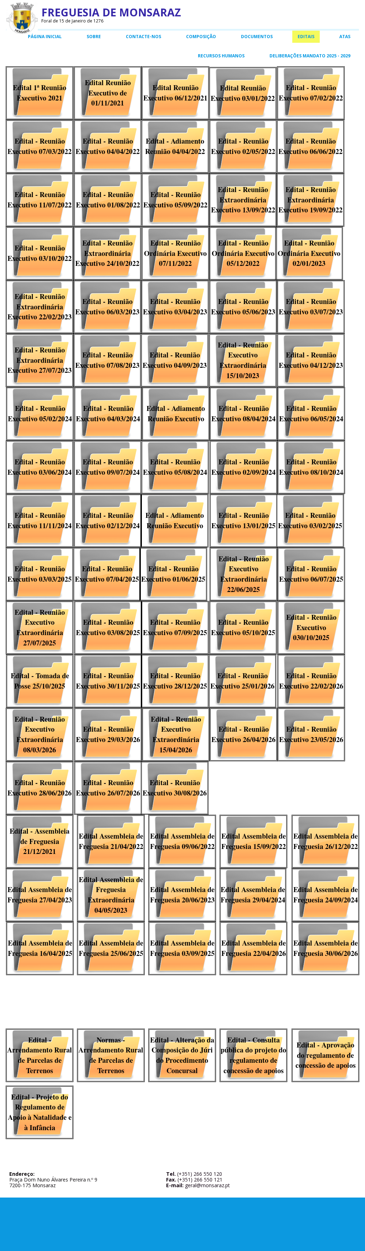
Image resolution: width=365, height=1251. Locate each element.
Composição (201, 37)
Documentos (257, 37)
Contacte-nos (143, 37)
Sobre (94, 37)
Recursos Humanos (221, 56)
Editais (306, 37)
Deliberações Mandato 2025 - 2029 (309, 56)
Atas (344, 37)
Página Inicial (45, 37)
